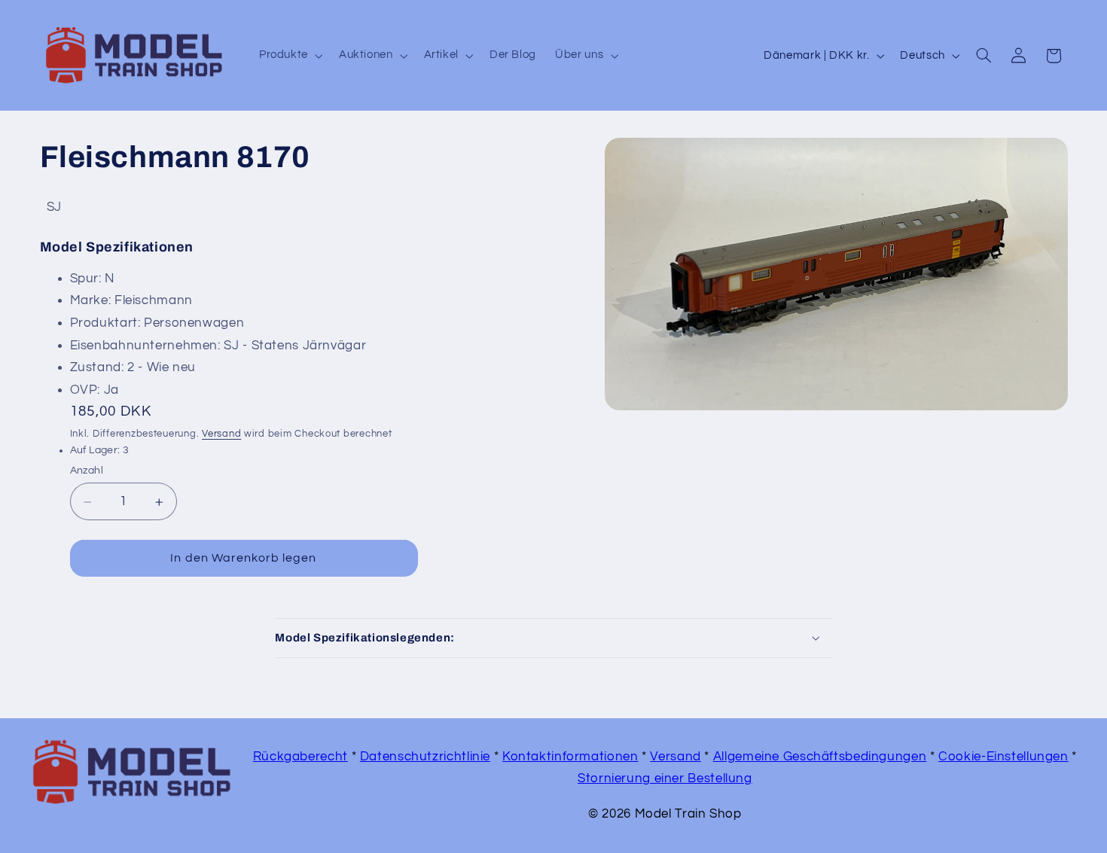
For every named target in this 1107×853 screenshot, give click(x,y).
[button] (289, 55)
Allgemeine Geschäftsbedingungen (820, 756)
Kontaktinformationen (570, 756)
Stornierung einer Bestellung (665, 778)
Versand (221, 435)
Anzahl (87, 471)
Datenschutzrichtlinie (425, 756)
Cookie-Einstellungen (1003, 756)
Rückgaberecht (300, 756)
